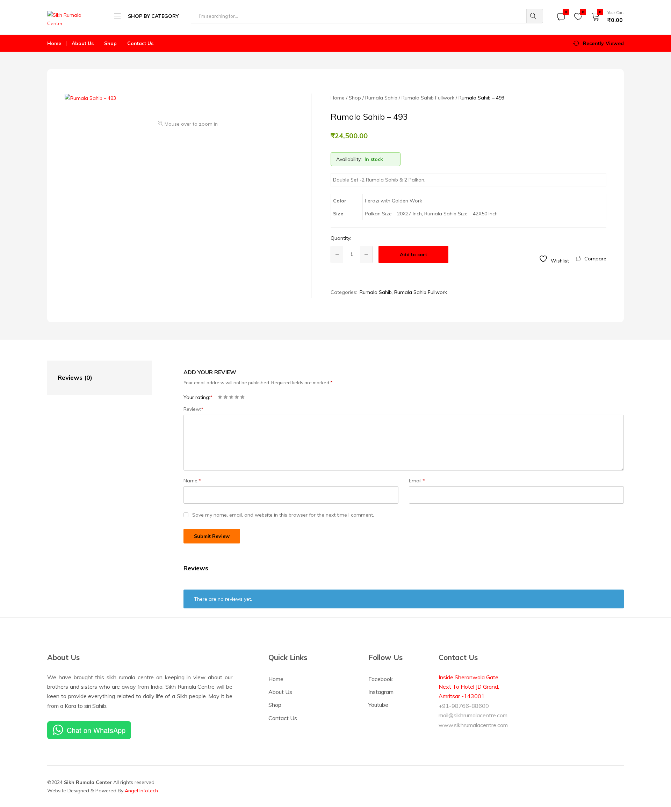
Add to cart (413, 254)
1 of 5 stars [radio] (220, 397)
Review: (193, 409)
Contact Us (140, 43)
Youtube (378, 704)
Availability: (349, 159)
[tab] (93, 377)
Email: (417, 480)
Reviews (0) (75, 377)
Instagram (381, 691)
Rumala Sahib (376, 292)
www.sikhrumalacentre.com (473, 724)
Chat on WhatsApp (96, 730)
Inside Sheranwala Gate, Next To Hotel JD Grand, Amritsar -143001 (469, 687)
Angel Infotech (141, 790)
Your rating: (197, 397)
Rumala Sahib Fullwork (420, 292)
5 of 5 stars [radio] (242, 397)
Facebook (380, 678)
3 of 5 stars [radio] (231, 397)
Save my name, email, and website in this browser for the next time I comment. (283, 515)
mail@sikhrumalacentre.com (473, 715)
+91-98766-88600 (464, 705)
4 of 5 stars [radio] (236, 397)
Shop (110, 43)
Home (54, 43)
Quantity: (341, 238)
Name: (192, 480)
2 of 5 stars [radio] (225, 397)
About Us (83, 43)
